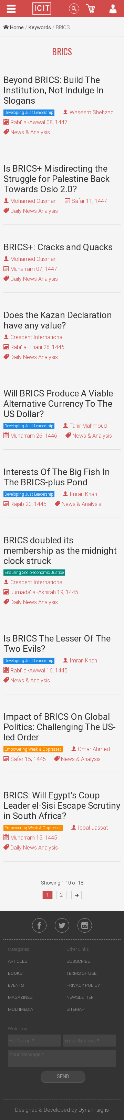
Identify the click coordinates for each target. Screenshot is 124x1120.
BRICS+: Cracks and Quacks (58, 247)
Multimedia (20, 1009)
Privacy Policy (83, 985)
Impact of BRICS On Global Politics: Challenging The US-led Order (59, 727)
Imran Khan (83, 494)
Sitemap (75, 1009)
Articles (17, 961)
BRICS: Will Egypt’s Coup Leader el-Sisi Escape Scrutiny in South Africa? (61, 805)
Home (16, 27)
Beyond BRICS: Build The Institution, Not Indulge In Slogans (53, 90)
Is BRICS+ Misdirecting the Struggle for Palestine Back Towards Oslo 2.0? (56, 178)
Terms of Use (81, 973)
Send (63, 1076)
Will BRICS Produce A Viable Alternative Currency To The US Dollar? (58, 403)
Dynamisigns (94, 1110)
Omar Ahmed (94, 749)
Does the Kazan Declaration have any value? (57, 320)
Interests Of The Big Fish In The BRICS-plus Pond (56, 477)
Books (15, 973)
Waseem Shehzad (92, 112)
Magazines (20, 997)
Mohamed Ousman (33, 201)
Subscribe (78, 961)
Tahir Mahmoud (88, 426)
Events (16, 985)
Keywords (40, 27)
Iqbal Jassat (93, 827)
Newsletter (80, 997)
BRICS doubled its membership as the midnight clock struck (60, 550)
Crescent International (36, 337)
